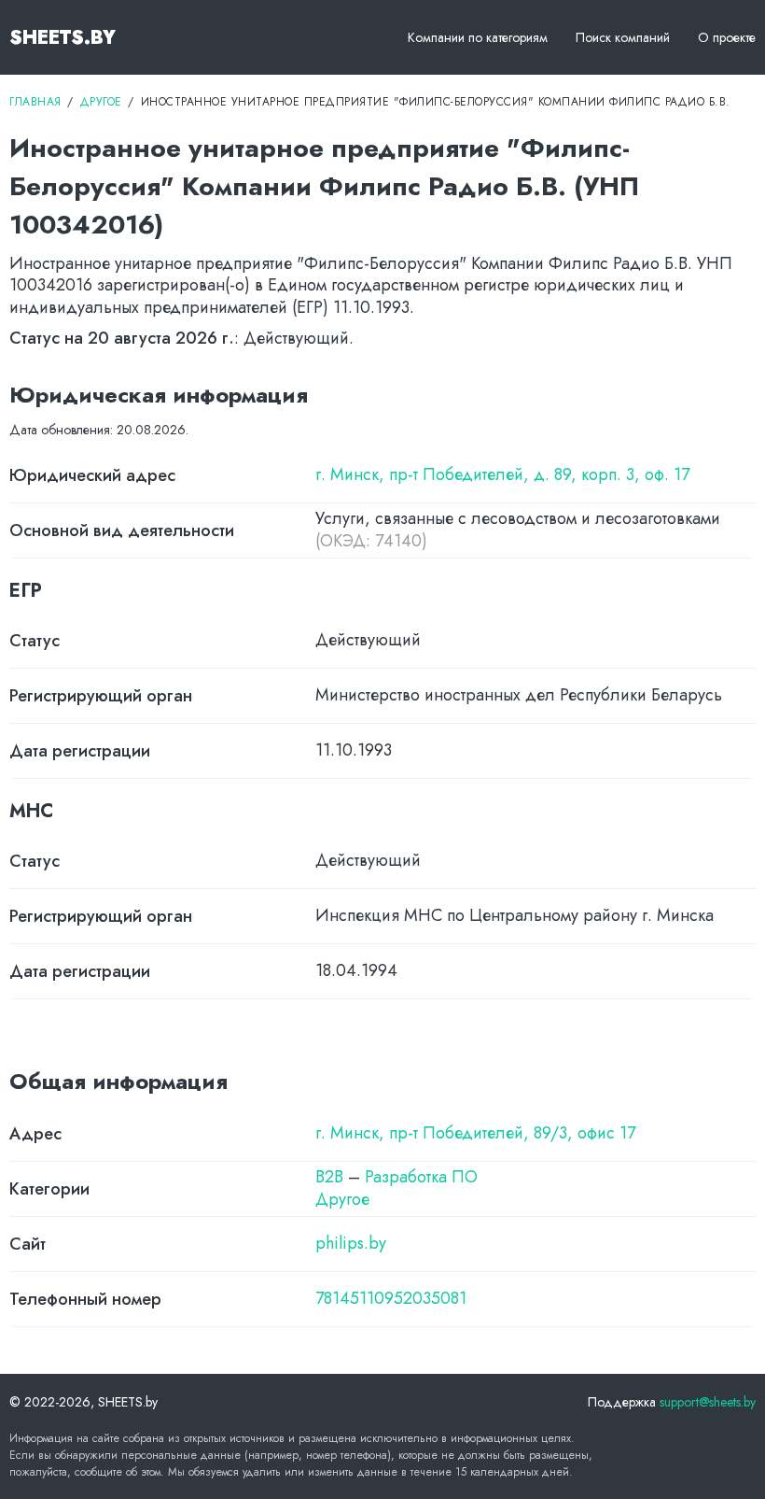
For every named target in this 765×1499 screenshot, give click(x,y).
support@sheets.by (708, 1402)
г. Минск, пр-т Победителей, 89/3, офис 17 (475, 1133)
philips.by (350, 1243)
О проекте (727, 37)
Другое (342, 1199)
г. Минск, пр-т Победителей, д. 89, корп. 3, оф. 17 (502, 475)
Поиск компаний (623, 37)
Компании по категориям (478, 37)
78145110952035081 (390, 1298)
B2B (329, 1177)
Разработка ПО (421, 1177)
